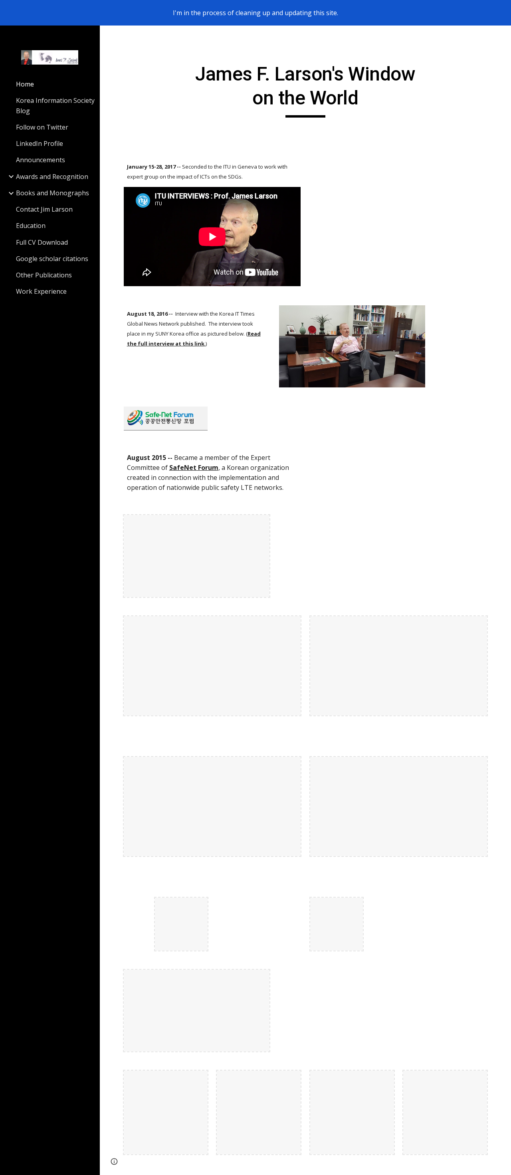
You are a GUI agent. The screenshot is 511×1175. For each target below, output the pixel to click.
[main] (305, 90)
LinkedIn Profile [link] (39, 143)
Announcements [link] (40, 159)
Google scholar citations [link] (52, 258)
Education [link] (31, 225)
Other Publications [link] (44, 275)
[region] (255, 13)
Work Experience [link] (41, 291)
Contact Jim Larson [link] (44, 209)
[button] (501, 36)
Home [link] (25, 84)
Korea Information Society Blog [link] (55, 105)
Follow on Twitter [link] (42, 127)
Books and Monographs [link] (52, 193)
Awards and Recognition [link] (52, 176)
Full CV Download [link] (42, 242)
